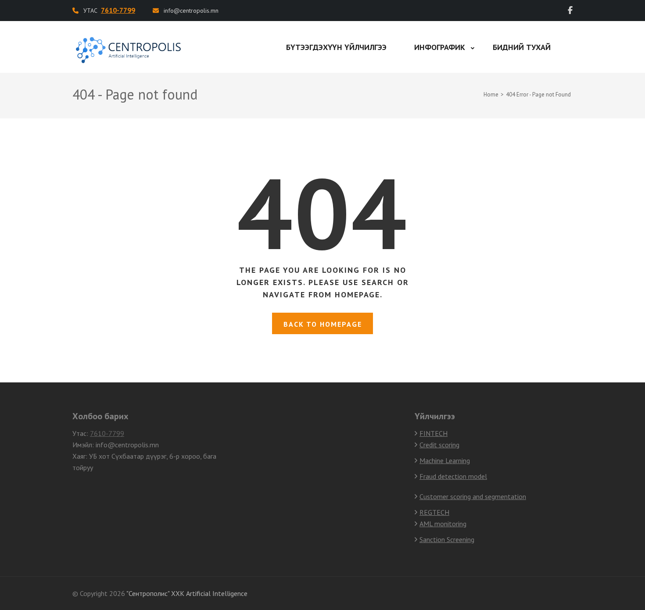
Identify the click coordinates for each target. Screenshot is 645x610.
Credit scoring (439, 444)
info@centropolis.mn (191, 10)
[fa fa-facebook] (570, 10)
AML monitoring (442, 523)
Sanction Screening (446, 539)
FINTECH (433, 433)
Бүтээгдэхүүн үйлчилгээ (336, 47)
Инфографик (439, 47)
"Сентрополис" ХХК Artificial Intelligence (186, 593)
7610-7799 (107, 433)
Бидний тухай (522, 47)
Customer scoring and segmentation (472, 496)
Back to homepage (322, 324)
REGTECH (434, 512)
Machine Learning (444, 460)
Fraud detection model (453, 476)
